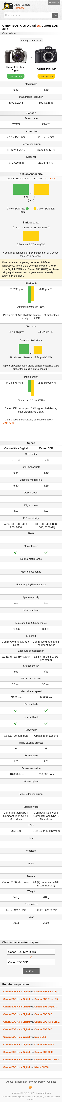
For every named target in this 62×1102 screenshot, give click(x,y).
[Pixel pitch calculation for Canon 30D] (51, 289)
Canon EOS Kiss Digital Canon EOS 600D (28, 1052)
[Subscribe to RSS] (30, 1087)
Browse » (54, 2)
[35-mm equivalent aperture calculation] (13, 628)
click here (8, 422)
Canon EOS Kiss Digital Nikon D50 (24, 1037)
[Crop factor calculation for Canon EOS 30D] (48, 460)
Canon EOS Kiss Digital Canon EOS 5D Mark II (31, 1059)
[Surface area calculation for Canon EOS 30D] (49, 227)
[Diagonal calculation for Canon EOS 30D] (52, 162)
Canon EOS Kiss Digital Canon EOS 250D (28, 1044)
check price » (15, 76)
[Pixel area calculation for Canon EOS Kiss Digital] (9, 332)
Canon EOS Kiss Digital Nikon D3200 (26, 1067)
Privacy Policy (37, 1081)
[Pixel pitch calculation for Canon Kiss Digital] (11, 289)
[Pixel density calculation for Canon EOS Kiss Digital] (6, 382)
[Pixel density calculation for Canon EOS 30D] (55, 382)
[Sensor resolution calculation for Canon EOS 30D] (53, 149)
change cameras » (31, 40)
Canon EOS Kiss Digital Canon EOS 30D (27, 1029)
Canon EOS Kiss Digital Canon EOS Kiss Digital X (32, 1021)
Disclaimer (21, 1081)
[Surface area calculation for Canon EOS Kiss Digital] (13, 227)
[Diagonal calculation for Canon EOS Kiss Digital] (9, 162)
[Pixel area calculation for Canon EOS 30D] (52, 332)
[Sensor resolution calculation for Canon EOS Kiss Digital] (8, 149)
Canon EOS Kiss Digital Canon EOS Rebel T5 (30, 999)
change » (50, 178)
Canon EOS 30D (46, 68)
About (9, 1081)
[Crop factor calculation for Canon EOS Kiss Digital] (13, 460)
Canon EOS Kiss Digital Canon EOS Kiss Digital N (32, 991)
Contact (51, 1081)
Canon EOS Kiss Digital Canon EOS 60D (27, 1014)
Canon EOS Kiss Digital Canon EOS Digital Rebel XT (32, 1006)
